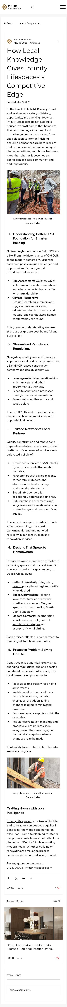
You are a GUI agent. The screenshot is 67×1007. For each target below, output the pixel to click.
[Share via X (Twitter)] (15, 878)
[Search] (32, 7)
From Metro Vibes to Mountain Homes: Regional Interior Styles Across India (30, 947)
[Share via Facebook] (8, 878)
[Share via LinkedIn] (23, 878)
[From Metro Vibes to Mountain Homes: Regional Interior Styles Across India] (33, 923)
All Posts (8, 23)
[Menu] (63, 7)
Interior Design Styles (30, 23)
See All (56, 900)
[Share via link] (31, 878)
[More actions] (58, 41)
